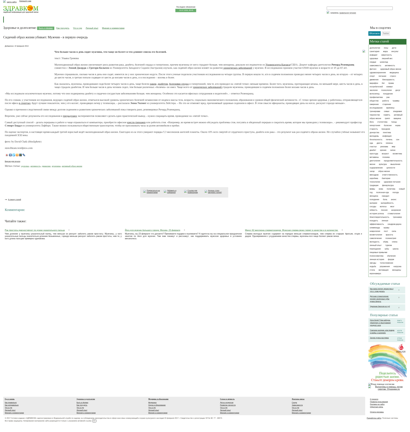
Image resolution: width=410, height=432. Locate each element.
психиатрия (390, 238)
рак (388, 97)
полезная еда (382, 192)
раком (153, 83)
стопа (372, 270)
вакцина (397, 118)
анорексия (396, 210)
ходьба (373, 266)
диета (379, 143)
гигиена (389, 143)
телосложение (386, 263)
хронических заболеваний (237, 67)
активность (390, 65)
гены (386, 48)
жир (393, 146)
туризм (388, 245)
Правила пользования (379, 402)
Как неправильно (12, 405)
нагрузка (397, 266)
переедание (375, 249)
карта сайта (11, 2)
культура (383, 164)
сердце (373, 62)
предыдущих (70, 115)
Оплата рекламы (377, 412)
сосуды (373, 206)
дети (394, 48)
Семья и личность (227, 399)
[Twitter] (14, 155)
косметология (376, 235)
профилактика (376, 97)
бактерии (386, 178)
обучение (391, 256)
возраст (385, 154)
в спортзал (24, 103)
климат (389, 87)
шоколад (384, 62)
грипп (387, 118)
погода (396, 192)
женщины (396, 270)
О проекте (374, 399)
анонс (393, 199)
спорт (372, 76)
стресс (393, 76)
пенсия (384, 210)
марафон (374, 83)
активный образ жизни (72, 166)
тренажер (397, 217)
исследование (376, 108)
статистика (382, 122)
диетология (375, 161)
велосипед (374, 94)
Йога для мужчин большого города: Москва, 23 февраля (152, 230)
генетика (387, 132)
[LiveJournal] (24, 155)
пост (386, 231)
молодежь (374, 136)
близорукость (388, 80)
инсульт (394, 51)
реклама (384, 146)
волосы (383, 206)
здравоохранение (378, 72)
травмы (396, 101)
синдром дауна (394, 224)
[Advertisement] (29, 68)
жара (385, 51)
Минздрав (374, 175)
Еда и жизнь (10, 399)
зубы (387, 249)
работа (385, 101)
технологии (375, 182)
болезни (388, 125)
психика (386, 157)
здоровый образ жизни (390, 69)
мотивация (384, 270)
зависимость (375, 65)
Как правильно (11, 402)
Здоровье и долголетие (86, 399)
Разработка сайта (374, 418)
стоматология (394, 213)
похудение (388, 94)
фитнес (373, 69)
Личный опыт (92, 28)
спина (394, 242)
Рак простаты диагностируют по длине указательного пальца (35, 230)
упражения (385, 266)
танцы (394, 122)
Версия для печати (12, 161)
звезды (373, 263)
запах (392, 150)
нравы (386, 228)
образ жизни (384, 171)
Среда (294, 402)
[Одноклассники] (17, 155)
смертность (386, 55)
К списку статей (14, 199)
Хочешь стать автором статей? (215, 191)
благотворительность (379, 217)
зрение (383, 150)
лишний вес (387, 58)
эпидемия (397, 111)
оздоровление (376, 168)
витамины (374, 157)
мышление (395, 164)
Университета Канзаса (278, 64)
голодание (374, 199)
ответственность (390, 175)
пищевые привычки (378, 252)
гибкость (373, 210)
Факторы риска (298, 399)
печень (389, 139)
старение (386, 104)
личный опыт (376, 245)
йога (372, 122)
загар (372, 171)
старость (374, 129)
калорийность (387, 203)
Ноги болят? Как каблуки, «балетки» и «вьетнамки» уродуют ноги (380, 322)
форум (391, 259)
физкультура (388, 185)
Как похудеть (62, 28)
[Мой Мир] (20, 155)
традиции (374, 185)
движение (374, 80)
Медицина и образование (158, 399)
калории (373, 203)
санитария (374, 51)
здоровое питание (392, 182)
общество (374, 101)
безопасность (376, 139)
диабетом (163, 83)
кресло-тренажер (136, 122)
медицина (394, 72)
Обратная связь (376, 407)
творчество (375, 115)
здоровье (374, 58)
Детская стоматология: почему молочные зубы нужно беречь (379, 298)
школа (395, 249)
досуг (397, 90)
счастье (373, 146)
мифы (372, 189)
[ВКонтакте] (10, 155)
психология (386, 90)
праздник (385, 129)
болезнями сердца (179, 83)
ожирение (374, 104)
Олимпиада (375, 228)
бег (383, 83)
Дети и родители (226, 402)
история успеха (377, 213)
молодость (374, 242)
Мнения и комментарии (113, 28)
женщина (374, 196)
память (387, 115)
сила (394, 231)
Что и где (77, 28)
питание (382, 76)
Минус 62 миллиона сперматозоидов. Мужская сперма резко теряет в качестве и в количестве (291, 230)
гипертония (375, 125)
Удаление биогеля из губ (380, 306)
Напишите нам (25, 1)
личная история (377, 259)
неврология (375, 231)
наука (397, 125)
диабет (373, 150)
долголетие (375, 48)
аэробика (374, 178)
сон (397, 139)
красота (389, 235)
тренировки (375, 111)
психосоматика (376, 256)
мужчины (390, 108)
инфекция (387, 136)
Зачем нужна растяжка (379, 338)
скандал (385, 196)
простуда (374, 154)
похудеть (374, 221)
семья (386, 111)
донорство (374, 132)
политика (391, 189)
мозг (392, 206)
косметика (397, 154)
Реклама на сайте (377, 404)
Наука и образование (157, 405)
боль (385, 199)
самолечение (376, 238)
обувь (385, 242)
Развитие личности (228, 405)
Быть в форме (46, 28)
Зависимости (297, 405)
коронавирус (375, 273)
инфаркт (373, 55)
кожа (381, 189)
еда (371, 143)
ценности (390, 168)
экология (374, 90)
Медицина (152, 402)
